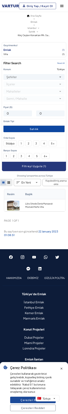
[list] (3, 182)
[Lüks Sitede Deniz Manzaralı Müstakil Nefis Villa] (13, 209)
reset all (61, 63)
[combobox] (34, 77)
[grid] (8, 182)
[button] (60, 77)
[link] (35, 200)
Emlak (34, 49)
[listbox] (34, 49)
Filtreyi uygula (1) (34, 166)
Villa (34, 54)
